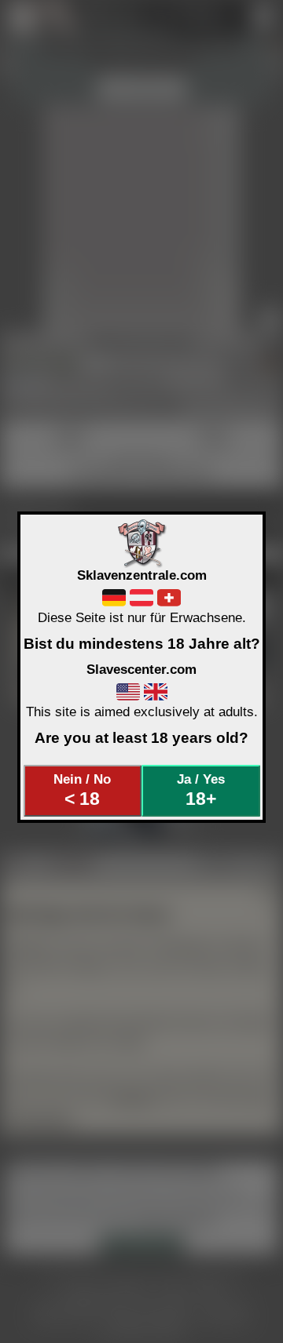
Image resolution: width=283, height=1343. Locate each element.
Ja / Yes (201, 790)
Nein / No (82, 790)
